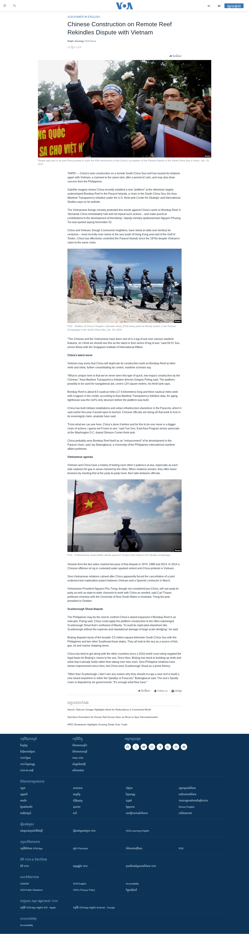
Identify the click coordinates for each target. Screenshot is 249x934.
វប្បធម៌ (129, 800)
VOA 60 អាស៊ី (26, 770)
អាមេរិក (23, 800)
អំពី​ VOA (24, 866)
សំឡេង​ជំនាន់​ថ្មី (79, 764)
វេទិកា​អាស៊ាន (78, 770)
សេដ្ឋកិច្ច (76, 794)
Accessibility (132, 883)
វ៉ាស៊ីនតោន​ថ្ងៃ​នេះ (27, 751)
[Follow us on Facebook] (127, 747)
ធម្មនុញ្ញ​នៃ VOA (80, 866)
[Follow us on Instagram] (152, 747)
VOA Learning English (137, 830)
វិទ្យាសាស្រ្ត (130, 794)
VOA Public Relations (31, 890)
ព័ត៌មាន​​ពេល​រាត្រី (79, 751)
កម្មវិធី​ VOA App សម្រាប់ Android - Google (94, 907)
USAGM (24, 883)
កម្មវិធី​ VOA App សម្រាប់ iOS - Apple (38, 907)
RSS (181, 848)
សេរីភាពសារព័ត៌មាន (187, 794)
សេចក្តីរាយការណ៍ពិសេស (137, 813)
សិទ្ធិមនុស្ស (77, 800)
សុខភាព (76, 807)
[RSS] (168, 747)
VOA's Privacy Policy (84, 890)
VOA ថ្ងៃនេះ (25, 758)
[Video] (219, 5)
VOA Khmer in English (83, 16)
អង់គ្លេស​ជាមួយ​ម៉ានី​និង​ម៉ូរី (31, 830)
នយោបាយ (77, 788)
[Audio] (209, 5)
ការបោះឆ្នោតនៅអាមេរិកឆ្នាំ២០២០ (193, 800)
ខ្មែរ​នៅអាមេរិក (26, 807)
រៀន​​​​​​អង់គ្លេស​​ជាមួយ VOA (84, 830)
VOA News (90, 41)
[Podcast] (176, 747)
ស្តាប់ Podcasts (80, 848)
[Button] (175, 56)
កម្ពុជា (22, 788)
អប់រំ (75, 813)
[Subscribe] (184, 747)
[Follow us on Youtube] (144, 747)
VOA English (79, 883)
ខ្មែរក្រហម (130, 807)
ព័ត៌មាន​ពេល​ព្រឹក (79, 745)
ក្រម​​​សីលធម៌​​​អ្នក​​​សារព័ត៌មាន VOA (141, 866)
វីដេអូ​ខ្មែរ (24, 745)
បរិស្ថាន (129, 788)
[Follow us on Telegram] (160, 747)
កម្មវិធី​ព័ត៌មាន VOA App (31, 848)
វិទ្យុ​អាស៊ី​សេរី (131, 890)
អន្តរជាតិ (24, 794)
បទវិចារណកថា (185, 813)
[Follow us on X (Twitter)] (135, 747)
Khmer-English (186, 807)
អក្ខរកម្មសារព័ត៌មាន (187, 788)
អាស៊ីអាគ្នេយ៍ (25, 813)
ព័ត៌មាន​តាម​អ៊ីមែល (134, 848)
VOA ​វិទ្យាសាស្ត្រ (27, 764)
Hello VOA (77, 758)
